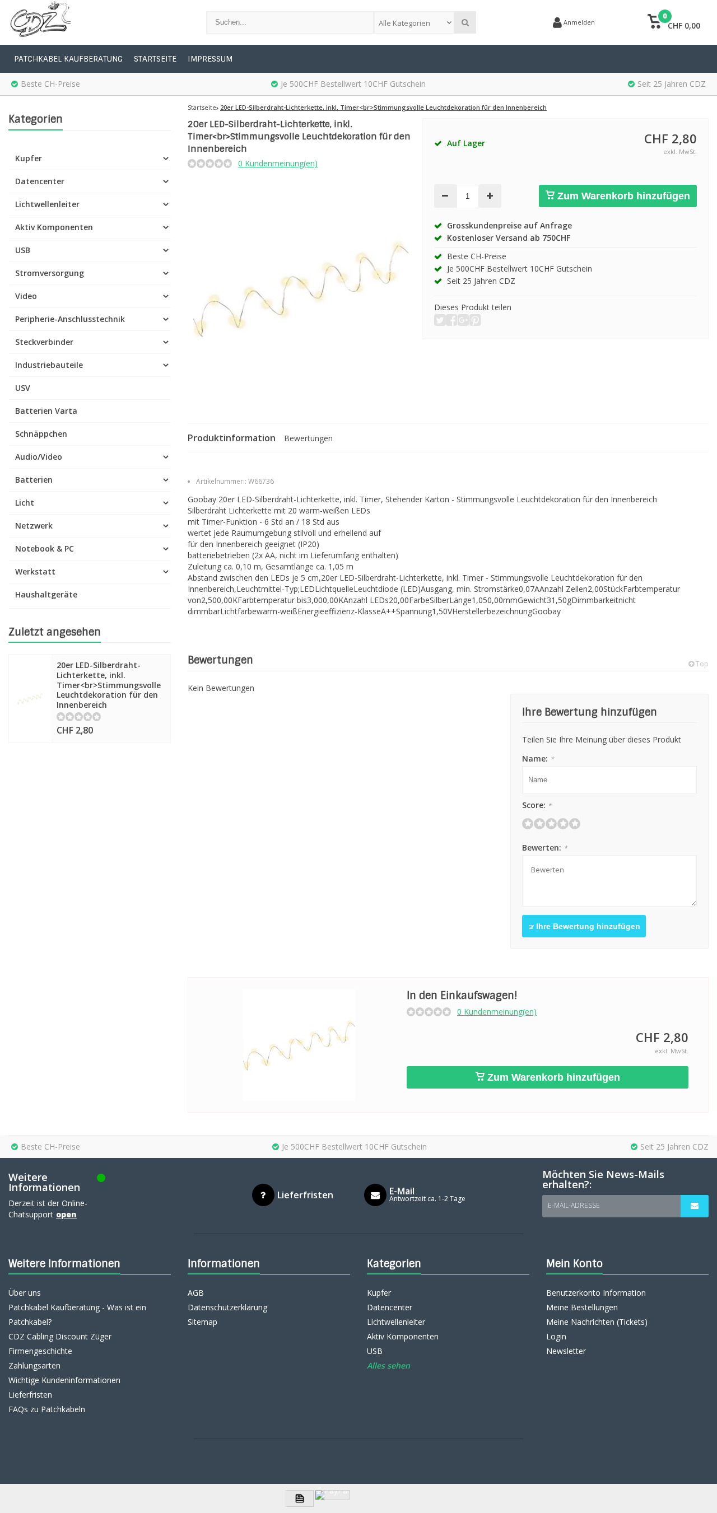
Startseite (155, 59)
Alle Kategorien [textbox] (404, 23)
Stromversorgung (49, 273)
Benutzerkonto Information (596, 1292)
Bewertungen (308, 438)
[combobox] (414, 22)
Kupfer (28, 158)
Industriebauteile (49, 364)
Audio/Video (38, 456)
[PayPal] (332, 1495)
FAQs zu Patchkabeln (46, 1409)
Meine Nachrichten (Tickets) (597, 1321)
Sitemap (202, 1321)
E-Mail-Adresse (574, 1205)
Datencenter (39, 181)
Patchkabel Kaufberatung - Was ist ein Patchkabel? (77, 1314)
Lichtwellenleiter (47, 204)
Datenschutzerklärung (227, 1307)
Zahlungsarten (34, 1365)
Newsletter (566, 1351)
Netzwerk (34, 525)
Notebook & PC (44, 548)
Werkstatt (35, 571)
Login (556, 1336)
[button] (674, 22)
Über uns (24, 1292)
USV (22, 387)
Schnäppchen (41, 433)
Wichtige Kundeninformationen (64, 1380)
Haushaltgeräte (46, 594)
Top (701, 664)
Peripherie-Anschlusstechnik (70, 319)
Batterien (34, 479)
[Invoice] (300, 1498)
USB (22, 250)
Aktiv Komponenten (54, 227)
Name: (538, 758)
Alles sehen (388, 1365)
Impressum (210, 59)
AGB (196, 1292)
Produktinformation (232, 438)
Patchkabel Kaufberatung (68, 59)
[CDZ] (96, 22)
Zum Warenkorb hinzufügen (622, 196)
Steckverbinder (44, 342)
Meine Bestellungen (582, 1307)
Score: (537, 805)
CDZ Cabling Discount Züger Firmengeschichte (59, 1343)
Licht (24, 502)
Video (26, 296)
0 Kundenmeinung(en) (278, 163)
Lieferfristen (30, 1394)
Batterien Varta (46, 410)
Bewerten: (544, 847)
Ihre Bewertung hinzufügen (587, 926)
